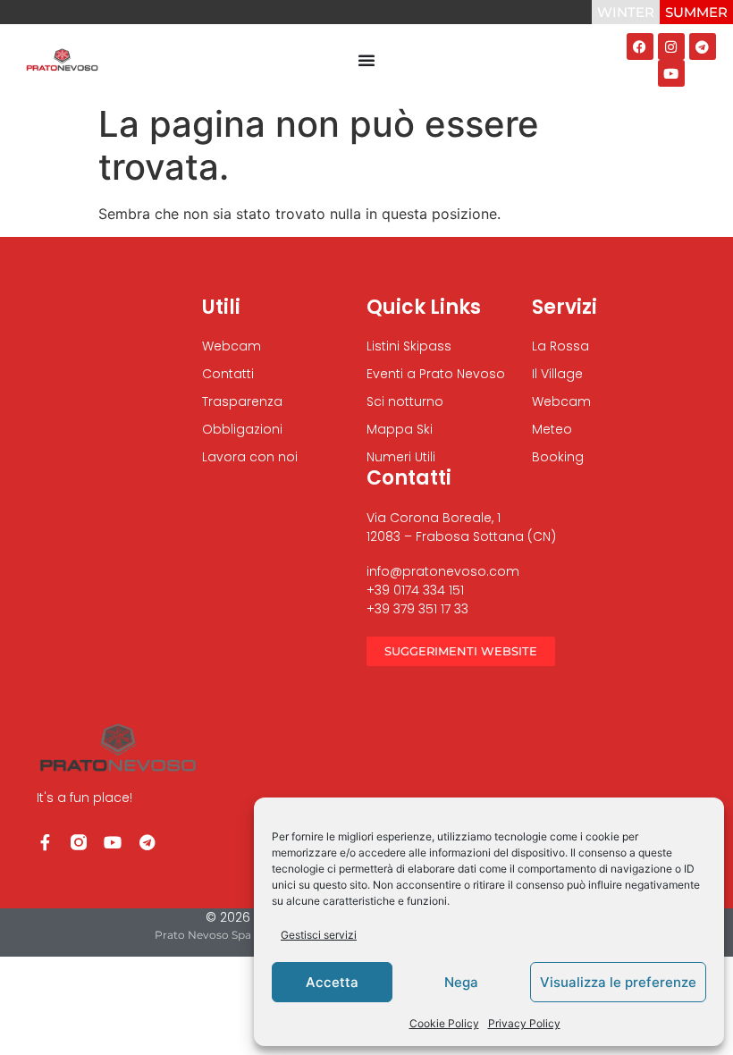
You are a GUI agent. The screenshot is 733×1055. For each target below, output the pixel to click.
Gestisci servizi (319, 934)
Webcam (231, 346)
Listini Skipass (408, 346)
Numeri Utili (400, 457)
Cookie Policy (444, 1023)
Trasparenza (242, 401)
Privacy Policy (524, 1023)
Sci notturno (404, 401)
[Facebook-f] (45, 842)
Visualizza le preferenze (618, 982)
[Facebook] (640, 46)
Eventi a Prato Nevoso (435, 374)
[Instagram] (671, 46)
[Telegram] (702, 46)
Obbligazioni (242, 429)
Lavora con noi (250, 457)
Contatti (228, 374)
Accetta (332, 982)
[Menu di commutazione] (366, 60)
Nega (461, 982)
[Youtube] (671, 73)
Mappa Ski (399, 429)
